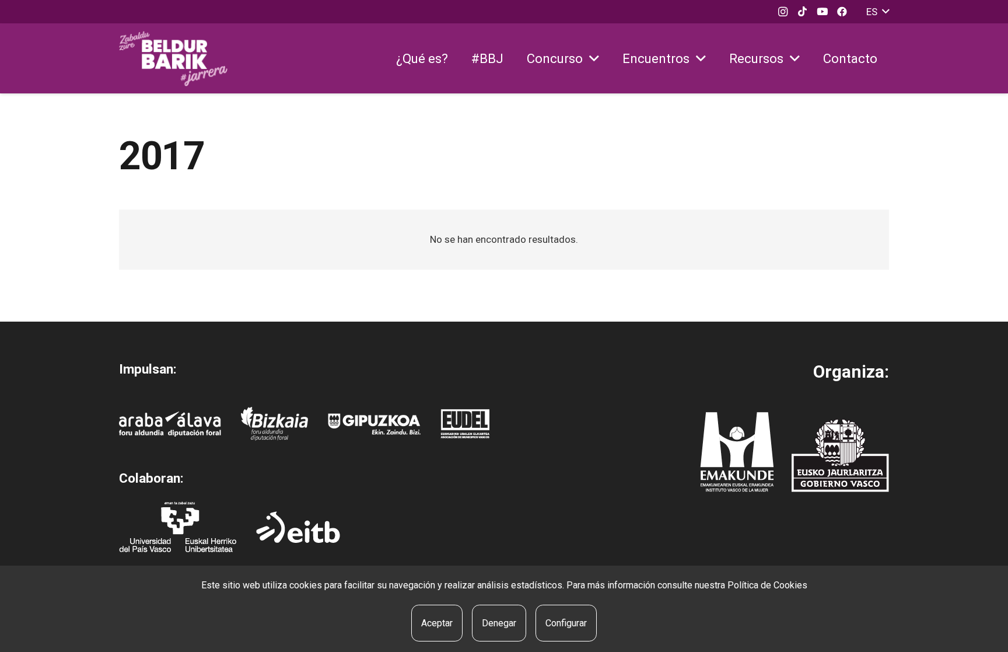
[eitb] (298, 527)
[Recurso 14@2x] (737, 452)
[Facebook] (842, 12)
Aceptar (437, 623)
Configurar (566, 623)
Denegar (499, 623)
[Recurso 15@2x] (840, 455)
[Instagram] (783, 12)
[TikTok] (803, 12)
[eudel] (464, 423)
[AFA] (170, 424)
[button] (877, 12)
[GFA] (374, 424)
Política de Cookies (767, 585)
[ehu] (177, 526)
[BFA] (274, 424)
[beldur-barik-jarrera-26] (173, 58)
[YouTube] (822, 12)
